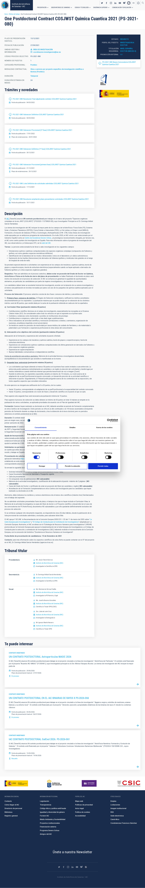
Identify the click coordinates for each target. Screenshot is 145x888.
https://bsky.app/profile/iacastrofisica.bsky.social (124, 3)
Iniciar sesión (138, 3)
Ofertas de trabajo (14, 14)
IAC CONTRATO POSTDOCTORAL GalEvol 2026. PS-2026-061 (39, 739)
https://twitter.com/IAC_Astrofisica (102, 3)
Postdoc (33, 65)
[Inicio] (5, 5)
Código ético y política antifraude (53, 808)
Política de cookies (82, 812)
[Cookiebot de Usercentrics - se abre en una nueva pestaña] (108, 420)
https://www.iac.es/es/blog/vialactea (129, 3)
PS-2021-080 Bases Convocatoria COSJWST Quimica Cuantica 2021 (119, 63)
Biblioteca (8, 812)
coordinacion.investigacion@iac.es (47, 52)
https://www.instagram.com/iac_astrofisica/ (111, 3)
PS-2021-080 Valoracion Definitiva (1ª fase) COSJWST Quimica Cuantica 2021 (42, 149)
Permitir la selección (72, 466)
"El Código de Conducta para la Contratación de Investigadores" (55, 522)
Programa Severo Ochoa (49, 830)
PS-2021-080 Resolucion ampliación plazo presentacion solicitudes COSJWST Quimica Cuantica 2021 (51, 199)
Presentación (41, 7)
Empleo (113, 801)
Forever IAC (44, 816)
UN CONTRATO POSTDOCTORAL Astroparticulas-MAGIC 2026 (40, 656)
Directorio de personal (13, 808)
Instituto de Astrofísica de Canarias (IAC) (49, 563)
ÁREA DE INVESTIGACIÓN (43, 50)
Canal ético (115, 819)
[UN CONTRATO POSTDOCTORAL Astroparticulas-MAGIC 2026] (137, 684)
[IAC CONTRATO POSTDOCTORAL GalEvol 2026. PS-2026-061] (137, 767)
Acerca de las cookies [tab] (104, 427)
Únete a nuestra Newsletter (72, 852)
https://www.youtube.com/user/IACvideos (120, 3)
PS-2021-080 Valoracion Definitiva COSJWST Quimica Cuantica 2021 (38, 115)
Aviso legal (79, 808)
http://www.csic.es (128, 783)
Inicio (6, 14)
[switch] (61, 457)
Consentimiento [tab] (41, 427)
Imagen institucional (118, 808)
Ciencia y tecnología (82, 7)
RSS (112, 812)
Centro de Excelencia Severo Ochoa (38, 238)
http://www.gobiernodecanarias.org (54, 783)
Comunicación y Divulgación (121, 7)
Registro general (11, 816)
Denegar (42, 466)
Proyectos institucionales (50, 823)
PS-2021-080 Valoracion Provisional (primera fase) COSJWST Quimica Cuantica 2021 (44, 165)
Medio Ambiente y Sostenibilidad (52, 819)
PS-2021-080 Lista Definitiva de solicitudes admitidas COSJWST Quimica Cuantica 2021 (46, 184)
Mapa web (79, 801)
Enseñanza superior (100, 7)
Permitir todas (103, 466)
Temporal (34, 76)
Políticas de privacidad (84, 805)
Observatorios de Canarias (60, 7)
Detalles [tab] (73, 427)
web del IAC (46, 243)
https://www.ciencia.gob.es (16, 783)
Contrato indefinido (17, 653)
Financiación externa (48, 827)
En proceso (15, 676)
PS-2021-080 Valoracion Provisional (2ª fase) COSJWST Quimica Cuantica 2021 (42, 130)
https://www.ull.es (89, 783)
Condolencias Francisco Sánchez (124, 823)
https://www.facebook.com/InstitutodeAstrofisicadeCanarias (106, 3)
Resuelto (124, 39)
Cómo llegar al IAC (12, 805)
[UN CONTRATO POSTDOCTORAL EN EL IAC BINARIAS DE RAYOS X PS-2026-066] (137, 726)
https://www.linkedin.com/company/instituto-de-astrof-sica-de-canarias (115, 3)
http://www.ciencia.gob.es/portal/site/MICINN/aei (118, 80)
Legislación (44, 801)
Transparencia (45, 805)
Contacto (8, 801)
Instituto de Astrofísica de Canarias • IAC (21, 5)
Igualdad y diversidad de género (52, 812)
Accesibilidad (80, 816)
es (133, 3)
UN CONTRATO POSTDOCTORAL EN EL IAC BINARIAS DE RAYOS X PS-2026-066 (49, 698)
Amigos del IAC (46, 834)
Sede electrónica (117, 816)
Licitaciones (115, 805)
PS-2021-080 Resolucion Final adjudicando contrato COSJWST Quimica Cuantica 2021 (45, 99)
